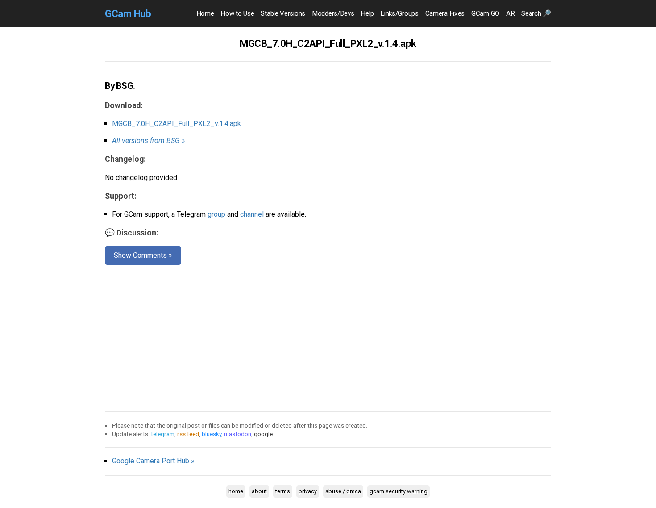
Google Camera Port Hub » (153, 461)
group (216, 214)
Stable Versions (283, 13)
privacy (308, 491)
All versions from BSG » (148, 140)
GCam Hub (128, 13)
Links (399, 13)
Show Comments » (143, 255)
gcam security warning (399, 491)
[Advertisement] (328, 336)
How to (237, 13)
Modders (333, 13)
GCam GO (485, 13)
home (235, 491)
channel (252, 214)
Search (536, 13)
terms (282, 491)
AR (510, 13)
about (259, 491)
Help (367, 13)
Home (205, 13)
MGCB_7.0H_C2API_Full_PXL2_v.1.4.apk (176, 123)
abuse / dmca (343, 491)
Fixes (445, 13)
